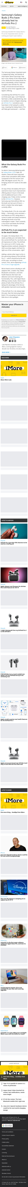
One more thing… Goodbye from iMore (14, 1077)
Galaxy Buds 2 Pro (9, 172)
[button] (26, 2)
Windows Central (6, 1173)
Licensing (4, 1152)
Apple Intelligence (22, 6)
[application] (14, 148)
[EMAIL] (15, 341)
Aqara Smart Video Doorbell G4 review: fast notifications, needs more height (13, 1092)
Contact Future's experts (8, 1135)
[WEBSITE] (13, 341)
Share (5, 67)
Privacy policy (5, 1139)
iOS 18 (11, 6)
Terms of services (20, 320)
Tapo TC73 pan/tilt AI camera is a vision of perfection (14, 1084)
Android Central (6, 1170)
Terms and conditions (7, 1132)
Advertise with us (6, 1166)
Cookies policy (5, 1142)
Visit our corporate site (14, 1120)
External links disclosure (8, 1156)
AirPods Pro (9, 199)
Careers (4, 1149)
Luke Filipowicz (12, 27)
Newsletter (23, 67)
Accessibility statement (8, 1145)
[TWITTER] (10, 341)
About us (4, 1159)
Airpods (3, 10)
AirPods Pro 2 (8, 103)
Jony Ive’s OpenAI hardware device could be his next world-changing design (15, 1108)
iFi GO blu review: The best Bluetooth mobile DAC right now (14, 1100)
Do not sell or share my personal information (13, 1177)
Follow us (15, 67)
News (3, 27)
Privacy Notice (22, 321)
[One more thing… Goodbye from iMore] (14, 1073)
